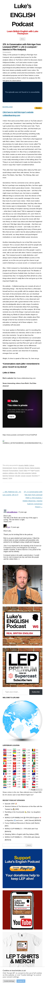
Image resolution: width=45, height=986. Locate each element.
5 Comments (7, 52)
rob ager (17, 476)
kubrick (34, 473)
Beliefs (26, 465)
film (19, 473)
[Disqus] (22, 535)
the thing (35, 476)
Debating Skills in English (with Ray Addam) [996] (22, 834)
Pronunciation (13, 470)
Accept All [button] (21, 981)
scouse (23, 476)
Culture (31, 465)
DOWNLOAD (7, 107)
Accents (21, 465)
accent (37, 470)
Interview (21, 468)
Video (25, 470)
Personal (5, 470)
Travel (21, 470)
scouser (28, 476)
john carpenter (26, 473)
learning (5, 476)
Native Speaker (35, 468)
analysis (5, 473)
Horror (15, 468)
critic (15, 473)
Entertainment (7, 468)
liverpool (11, 476)
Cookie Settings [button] (9, 981)
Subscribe (36, 692)
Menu (22, 39)
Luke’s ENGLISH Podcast (22, 15)
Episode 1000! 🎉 (11, 804)
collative (11, 473)
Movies (27, 468)
